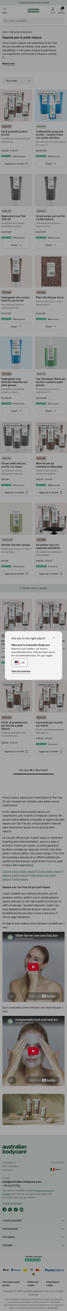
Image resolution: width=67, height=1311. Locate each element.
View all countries (20, 671)
